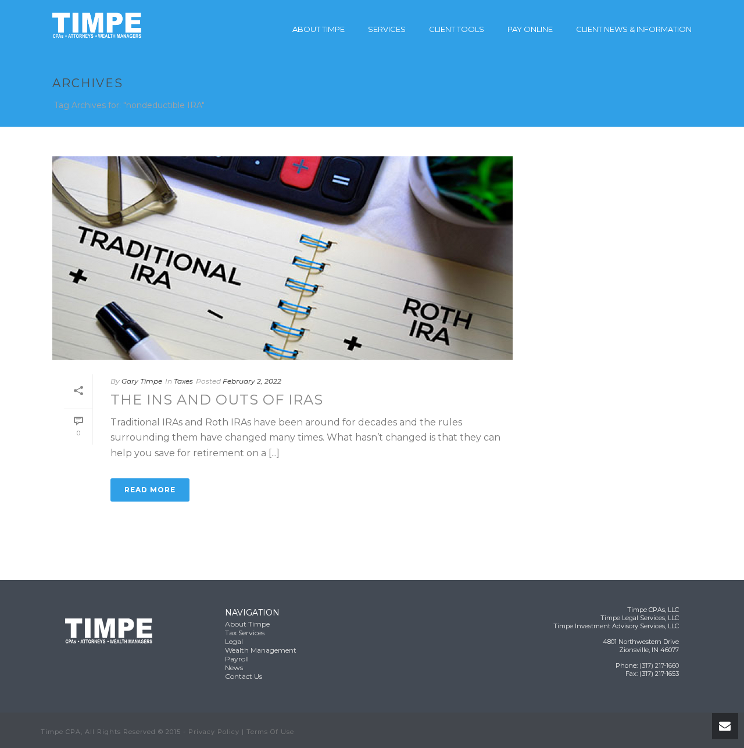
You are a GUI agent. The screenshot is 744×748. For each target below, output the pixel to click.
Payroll (237, 658)
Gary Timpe (141, 381)
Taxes (183, 381)
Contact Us (243, 676)
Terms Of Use (270, 732)
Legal (234, 641)
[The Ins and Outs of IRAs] (282, 258)
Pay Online (530, 29)
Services (387, 29)
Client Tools (456, 29)
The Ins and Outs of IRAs (216, 399)
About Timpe (318, 29)
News (234, 667)
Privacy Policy (213, 732)
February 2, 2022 (252, 381)
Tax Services (244, 632)
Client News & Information (634, 29)
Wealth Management (260, 650)
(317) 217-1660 (659, 665)
